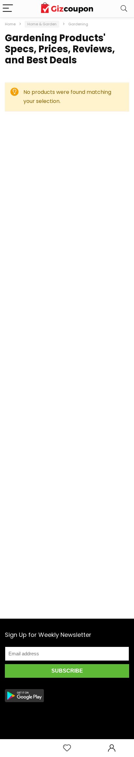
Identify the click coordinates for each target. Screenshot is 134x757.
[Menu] (8, 8)
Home (10, 24)
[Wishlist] (67, 748)
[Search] (124, 8)
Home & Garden (42, 24)
